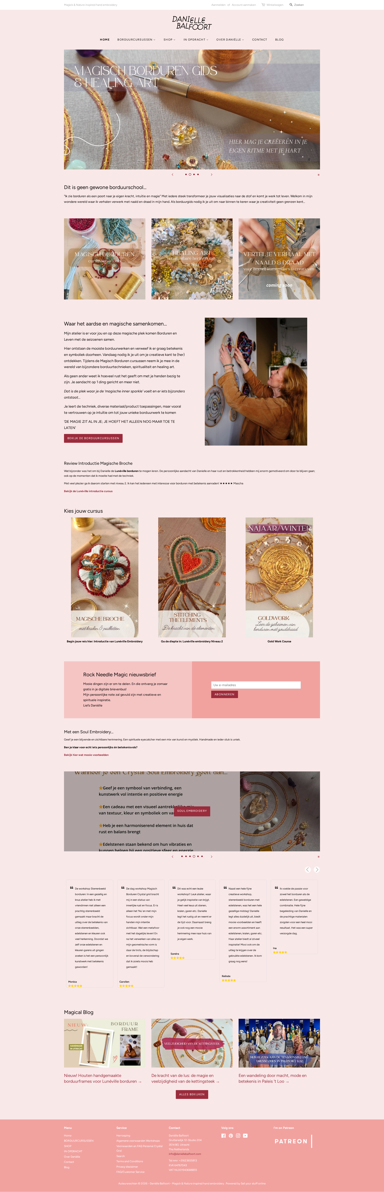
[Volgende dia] (211, 174)
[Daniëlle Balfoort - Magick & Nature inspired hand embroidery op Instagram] (238, 1136)
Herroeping (123, 1135)
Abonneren (225, 694)
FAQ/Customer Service (130, 1171)
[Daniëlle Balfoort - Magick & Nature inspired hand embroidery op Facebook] (223, 1136)
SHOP (168, 39)
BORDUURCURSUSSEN (135, 39)
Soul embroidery (192, 811)
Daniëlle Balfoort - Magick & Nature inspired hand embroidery (187, 1183)
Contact (259, 39)
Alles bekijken (192, 1094)
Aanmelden (218, 5)
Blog (279, 39)
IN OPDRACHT (195, 39)
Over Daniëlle (229, 39)
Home (105, 39)
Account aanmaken (244, 5)
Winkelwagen (275, 5)
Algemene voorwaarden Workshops (138, 1140)
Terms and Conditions (129, 1161)
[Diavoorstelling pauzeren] (318, 174)
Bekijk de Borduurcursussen (93, 438)
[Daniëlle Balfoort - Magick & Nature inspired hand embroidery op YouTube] (245, 1136)
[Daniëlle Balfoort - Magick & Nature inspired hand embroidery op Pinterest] (231, 1136)
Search (120, 1156)
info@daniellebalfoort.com (185, 1153)
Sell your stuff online (253, 1183)
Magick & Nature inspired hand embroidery (90, 5)
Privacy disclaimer (127, 1166)
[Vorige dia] (172, 174)
